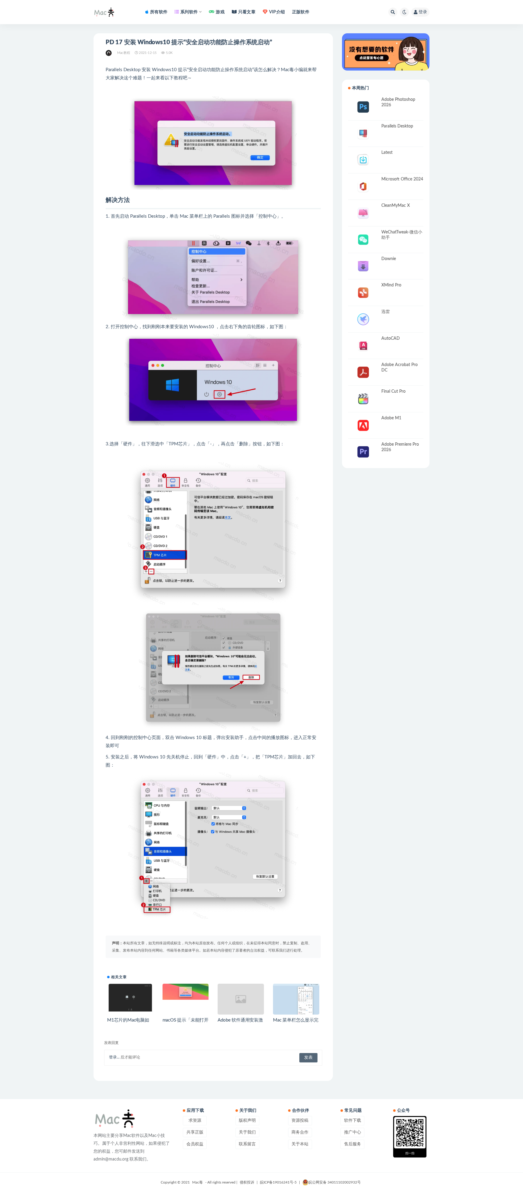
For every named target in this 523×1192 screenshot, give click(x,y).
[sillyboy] (109, 53)
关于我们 (247, 1132)
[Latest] (363, 160)
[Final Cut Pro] (363, 399)
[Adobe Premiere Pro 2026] (363, 452)
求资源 (195, 1120)
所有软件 (158, 12)
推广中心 (352, 1132)
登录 (423, 12)
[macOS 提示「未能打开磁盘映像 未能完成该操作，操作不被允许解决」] (186, 992)
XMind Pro (391, 285)
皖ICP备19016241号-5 (278, 1182)
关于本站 (299, 1144)
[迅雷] (363, 319)
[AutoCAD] (363, 346)
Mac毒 (197, 1182)
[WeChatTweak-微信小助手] (363, 239)
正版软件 (300, 12)
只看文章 (246, 12)
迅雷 (385, 312)
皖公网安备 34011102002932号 (334, 1182)
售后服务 (352, 1144)
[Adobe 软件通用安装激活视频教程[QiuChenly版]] (241, 999)
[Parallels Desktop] (363, 134)
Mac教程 (123, 52)
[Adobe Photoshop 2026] (363, 107)
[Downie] (363, 266)
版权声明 (247, 1120)
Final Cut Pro (393, 391)
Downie (388, 259)
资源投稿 (299, 1120)
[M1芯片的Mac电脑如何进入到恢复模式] (130, 998)
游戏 (220, 12)
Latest (387, 152)
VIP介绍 (277, 12)
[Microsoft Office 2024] (363, 187)
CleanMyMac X (395, 205)
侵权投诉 (247, 1182)
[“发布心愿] (385, 52)
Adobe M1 (391, 418)
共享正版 (194, 1132)
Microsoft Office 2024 (402, 179)
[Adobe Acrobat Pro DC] (363, 372)
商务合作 (299, 1132)
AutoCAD (390, 338)
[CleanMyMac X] (363, 213)
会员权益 (194, 1144)
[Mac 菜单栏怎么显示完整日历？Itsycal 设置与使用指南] (296, 1002)
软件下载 (352, 1120)
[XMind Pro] (363, 292)
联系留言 (247, 1144)
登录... (114, 1057)
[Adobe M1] (363, 425)
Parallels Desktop (397, 126)
